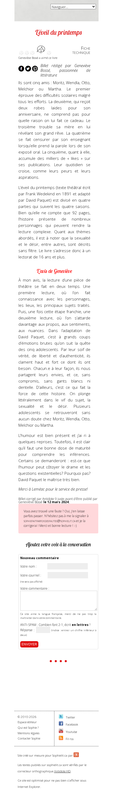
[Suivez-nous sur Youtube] (61, 732)
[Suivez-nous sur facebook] (61, 724)
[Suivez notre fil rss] (61, 739)
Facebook (72, 724)
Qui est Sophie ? (28, 727)
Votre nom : (28, 566)
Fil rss (70, 739)
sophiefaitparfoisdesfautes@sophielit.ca (49, 520)
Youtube (71, 732)
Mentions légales (28, 733)
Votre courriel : (30, 575)
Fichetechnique (81, 50)
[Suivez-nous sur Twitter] (61, 717)
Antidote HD (62, 771)
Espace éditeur (27, 722)
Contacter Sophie (29, 738)
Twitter (70, 717)
